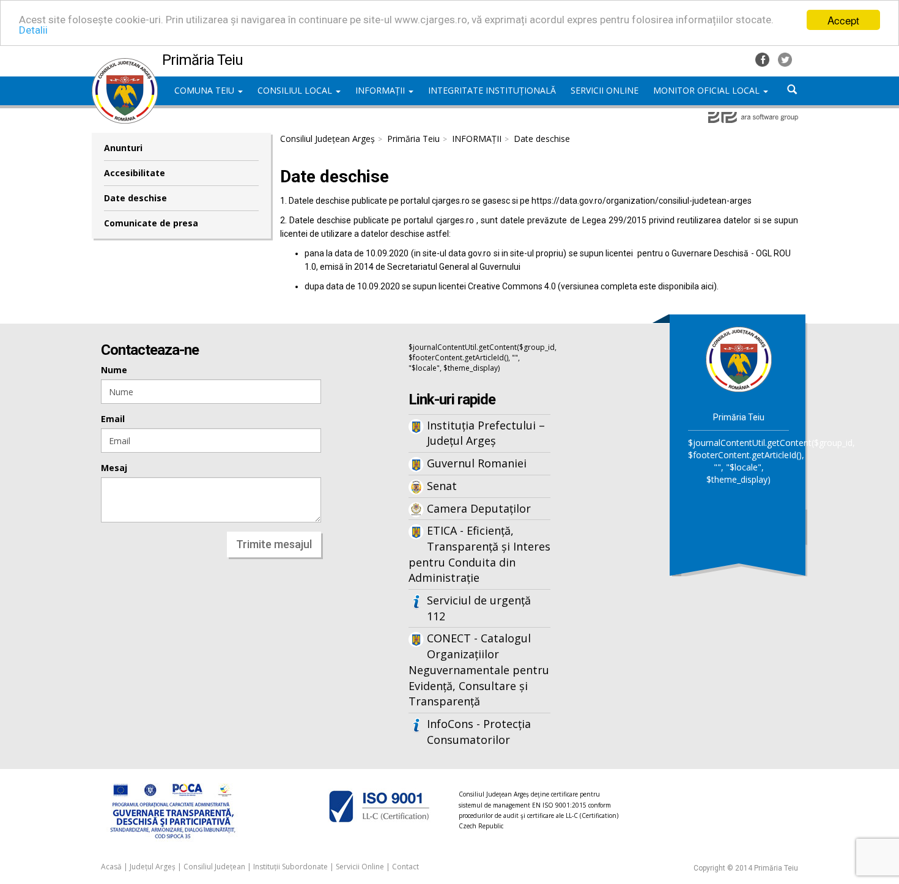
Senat (442, 485)
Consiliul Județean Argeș (327, 138)
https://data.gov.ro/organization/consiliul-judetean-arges (641, 201)
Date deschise (135, 198)
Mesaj (114, 468)
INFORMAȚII (381, 90)
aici (707, 286)
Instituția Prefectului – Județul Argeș (486, 433)
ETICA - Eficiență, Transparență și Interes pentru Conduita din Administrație (479, 554)
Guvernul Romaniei (477, 463)
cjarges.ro (451, 201)
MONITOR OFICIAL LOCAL (707, 90)
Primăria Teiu (413, 138)
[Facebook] (763, 58)
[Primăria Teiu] (125, 64)
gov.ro (479, 253)
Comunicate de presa (151, 223)
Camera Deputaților (479, 508)
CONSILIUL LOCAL (296, 90)
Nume (114, 370)
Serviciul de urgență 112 (479, 608)
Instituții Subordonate (290, 866)
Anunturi (123, 148)
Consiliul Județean (214, 866)
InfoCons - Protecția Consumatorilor (479, 731)
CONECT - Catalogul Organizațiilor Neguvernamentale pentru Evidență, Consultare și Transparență (479, 669)
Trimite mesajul (274, 544)
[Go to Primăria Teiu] (739, 358)
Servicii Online (360, 866)
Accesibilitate (134, 173)
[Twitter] (785, 58)
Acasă (111, 866)
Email (113, 419)
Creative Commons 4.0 (512, 286)
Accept (843, 20)
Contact (405, 866)
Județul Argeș (153, 866)
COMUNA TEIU (205, 90)
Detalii (33, 30)
